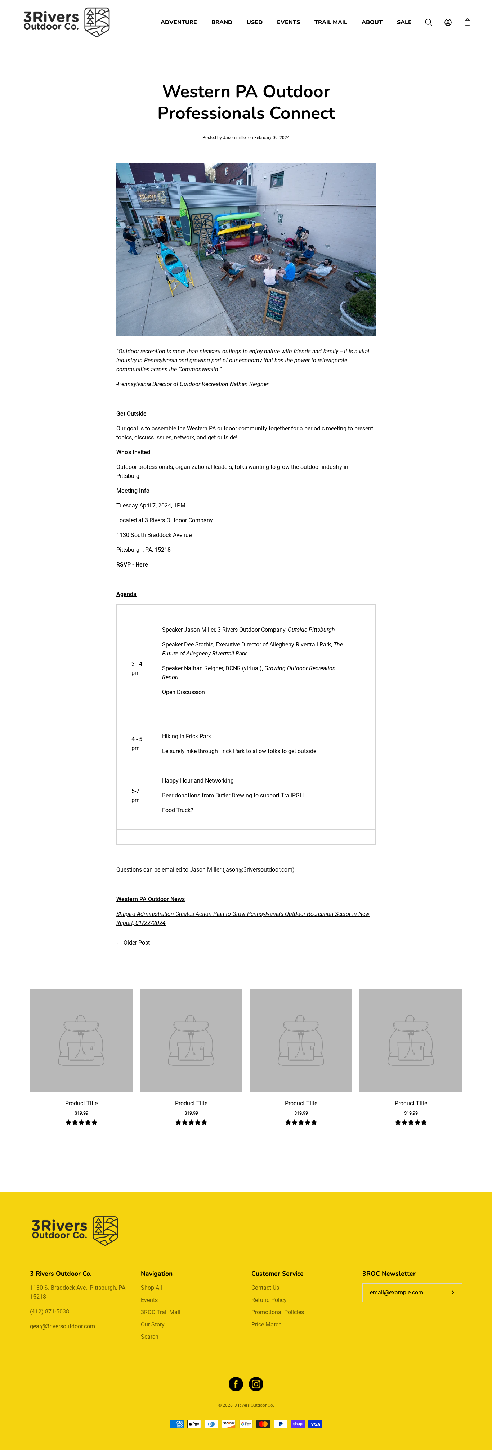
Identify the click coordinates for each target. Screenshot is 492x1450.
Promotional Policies (277, 1312)
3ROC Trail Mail (160, 1312)
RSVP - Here (132, 564)
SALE (404, 22)
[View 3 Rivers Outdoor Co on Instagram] (256, 1384)
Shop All (151, 1287)
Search (149, 1336)
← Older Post (133, 942)
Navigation (157, 1273)
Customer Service (277, 1273)
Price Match (266, 1324)
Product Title (81, 1103)
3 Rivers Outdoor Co (253, 1405)
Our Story (153, 1324)
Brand (221, 22)
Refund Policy (269, 1300)
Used (255, 22)
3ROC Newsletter (389, 1273)
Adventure (179, 22)
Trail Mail (330, 22)
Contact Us (265, 1287)
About (372, 22)
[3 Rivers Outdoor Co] (67, 22)
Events (288, 22)
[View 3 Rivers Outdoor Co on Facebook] (236, 1384)
